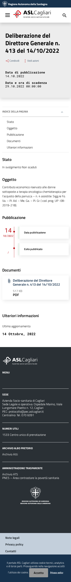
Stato (10, 121)
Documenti (13, 141)
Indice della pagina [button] (15, 111)
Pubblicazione (15, 134)
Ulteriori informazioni (20, 147)
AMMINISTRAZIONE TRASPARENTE (22, 468)
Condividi (14, 61)
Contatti (10, 551)
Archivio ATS (10, 474)
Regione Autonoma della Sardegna (27, 4)
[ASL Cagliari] (4, 4)
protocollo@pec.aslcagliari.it (26, 411)
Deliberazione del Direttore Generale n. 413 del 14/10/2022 (36, 282)
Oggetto (12, 128)
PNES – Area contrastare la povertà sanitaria (30, 478)
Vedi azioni (33, 61)
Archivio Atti (10, 454)
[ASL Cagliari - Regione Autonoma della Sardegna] (22, 360)
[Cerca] (64, 15)
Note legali (12, 537)
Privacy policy (14, 544)
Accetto (39, 573)
